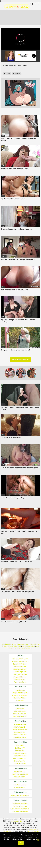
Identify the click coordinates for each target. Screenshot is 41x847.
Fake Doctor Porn (19, 682)
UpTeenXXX (20, 700)
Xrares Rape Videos (22, 644)
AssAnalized (20, 708)
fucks (8, 73)
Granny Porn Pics (19, 761)
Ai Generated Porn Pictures (20, 795)
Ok (20, 843)
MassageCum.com (19, 669)
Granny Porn (17, 646)
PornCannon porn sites (19, 803)
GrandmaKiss (19, 750)
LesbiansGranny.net (19, 753)
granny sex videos (17, 821)
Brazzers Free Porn (19, 714)
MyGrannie (19, 745)
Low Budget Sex (19, 732)
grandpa (17, 73)
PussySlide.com (20, 679)
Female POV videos (19, 664)
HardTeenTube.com (19, 716)
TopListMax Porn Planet (20, 811)
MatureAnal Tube (20, 756)
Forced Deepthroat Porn (9, 644)
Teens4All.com (20, 690)
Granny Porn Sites (26, 648)
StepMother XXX (19, 771)
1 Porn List (32, 644)
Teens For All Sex (19, 698)
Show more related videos (20, 359)
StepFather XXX (19, 777)
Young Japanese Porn (19, 729)
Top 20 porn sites (19, 711)
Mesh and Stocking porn (20, 659)
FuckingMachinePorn (20, 674)
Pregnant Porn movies (19, 661)
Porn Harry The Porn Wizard (20, 809)
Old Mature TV (19, 748)
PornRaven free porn (20, 806)
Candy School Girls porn (20, 693)
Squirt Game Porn (20, 666)
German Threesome (19, 735)
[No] (38, 840)
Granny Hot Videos (20, 763)
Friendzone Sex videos (19, 695)
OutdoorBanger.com (19, 672)
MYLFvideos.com (19, 787)
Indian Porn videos (20, 737)
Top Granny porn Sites (28, 646)
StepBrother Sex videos (20, 774)
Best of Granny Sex (19, 758)
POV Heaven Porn (20, 724)
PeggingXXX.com (20, 677)
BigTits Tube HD (20, 727)
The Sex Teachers (20, 785)
